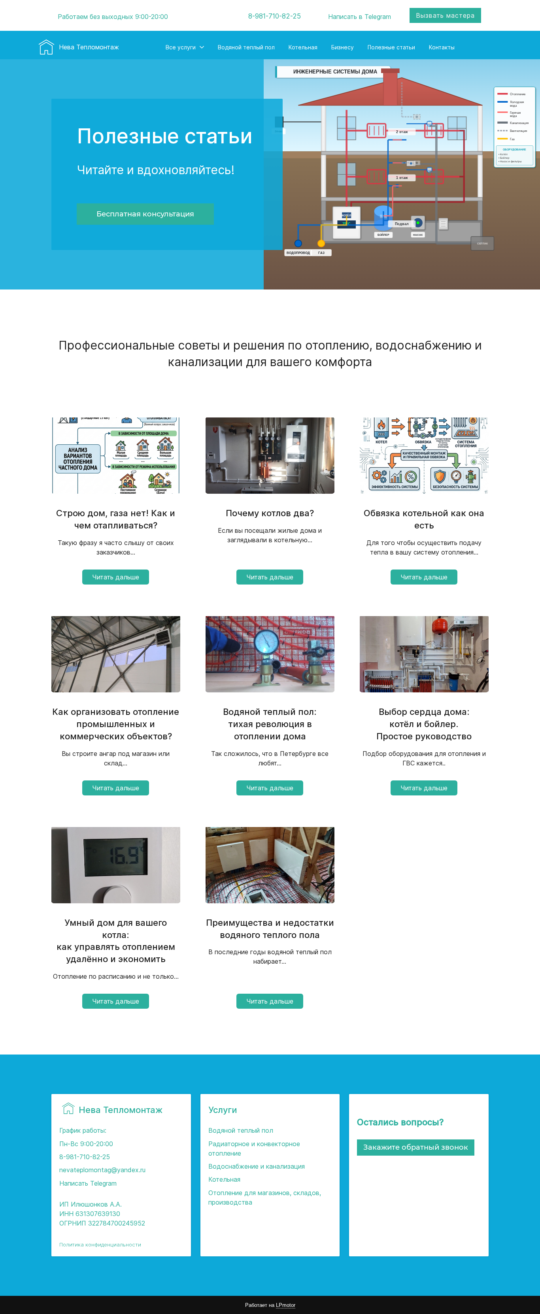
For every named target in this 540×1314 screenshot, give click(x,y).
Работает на (270, 1305)
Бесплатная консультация (145, 214)
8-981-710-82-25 (274, 16)
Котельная (224, 1179)
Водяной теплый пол (240, 1130)
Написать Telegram (88, 1183)
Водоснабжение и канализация (256, 1166)
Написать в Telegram (359, 17)
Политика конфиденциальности (100, 1244)
